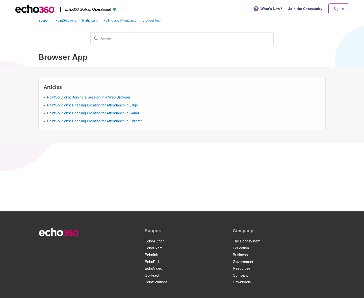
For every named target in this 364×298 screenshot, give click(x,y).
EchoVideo (153, 268)
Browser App (151, 20)
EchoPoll (152, 262)
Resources (242, 268)
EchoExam (154, 248)
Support (44, 20)
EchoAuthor (154, 241)
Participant (90, 20)
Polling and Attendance (120, 20)
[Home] (35, 8)
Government (243, 262)
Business (240, 255)
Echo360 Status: (87, 9)
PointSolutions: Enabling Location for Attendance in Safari (93, 113)
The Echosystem (246, 241)
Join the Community (305, 9)
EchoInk (151, 255)
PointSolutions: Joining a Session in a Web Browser (88, 97)
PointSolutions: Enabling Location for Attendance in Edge (92, 105)
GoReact (152, 275)
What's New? (271, 9)
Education (241, 248)
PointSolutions (65, 20)
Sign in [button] (339, 9)
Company (241, 275)
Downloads (242, 282)
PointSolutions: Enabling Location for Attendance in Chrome (95, 121)
